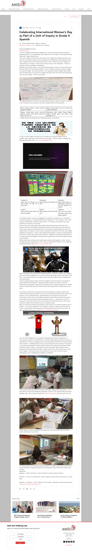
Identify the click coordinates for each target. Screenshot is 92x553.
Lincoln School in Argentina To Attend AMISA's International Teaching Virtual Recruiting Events (69, 516)
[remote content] (46, 156)
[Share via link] (30, 489)
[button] (3, 9)
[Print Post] (34, 489)
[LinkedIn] (66, 542)
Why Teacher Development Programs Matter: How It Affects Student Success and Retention (22, 516)
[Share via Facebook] (20, 489)
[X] (64, 542)
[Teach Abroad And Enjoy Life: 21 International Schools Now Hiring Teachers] (46, 507)
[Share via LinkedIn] (27, 489)
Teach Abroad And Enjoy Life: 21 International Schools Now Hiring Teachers (44, 516)
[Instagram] (69, 542)
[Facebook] (71, 542)
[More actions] (72, 28)
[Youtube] (74, 542)
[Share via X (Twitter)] (23, 489)
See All (78, 498)
